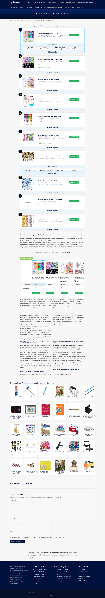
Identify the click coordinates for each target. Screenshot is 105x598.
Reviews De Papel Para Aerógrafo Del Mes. (45, 472)
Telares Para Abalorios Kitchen (31, 452)
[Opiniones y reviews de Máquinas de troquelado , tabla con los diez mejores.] (88, 428)
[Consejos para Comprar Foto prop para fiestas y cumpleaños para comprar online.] (16, 446)
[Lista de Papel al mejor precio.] (30, 428)
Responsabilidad (82, 574)
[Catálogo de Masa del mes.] (74, 391)
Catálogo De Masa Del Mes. (74, 396)
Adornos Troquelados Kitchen (16, 435)
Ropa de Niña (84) (39, 574)
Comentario (13, 500)
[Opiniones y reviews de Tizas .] (74, 428)
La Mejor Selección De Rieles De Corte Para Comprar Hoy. (88, 398)
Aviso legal (81, 578)
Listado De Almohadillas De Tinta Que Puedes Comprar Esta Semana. (89, 416)
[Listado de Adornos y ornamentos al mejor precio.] (59, 465)
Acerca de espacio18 (83, 571)
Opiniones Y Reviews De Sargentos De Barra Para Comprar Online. (30, 398)
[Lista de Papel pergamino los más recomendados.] (74, 409)
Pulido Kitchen (89, 471)
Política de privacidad (84, 576)
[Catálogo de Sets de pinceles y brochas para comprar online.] (59, 428)
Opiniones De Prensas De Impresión (88, 452)
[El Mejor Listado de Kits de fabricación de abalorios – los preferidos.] (45, 446)
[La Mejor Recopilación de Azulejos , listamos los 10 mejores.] (59, 409)
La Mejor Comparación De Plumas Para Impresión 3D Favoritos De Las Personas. (45, 398)
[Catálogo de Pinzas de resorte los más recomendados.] (16, 465)
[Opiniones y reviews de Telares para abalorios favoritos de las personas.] (30, 446)
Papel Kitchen (31, 434)
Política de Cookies (83, 581)
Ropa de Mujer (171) (39, 578)
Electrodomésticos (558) (63, 578)
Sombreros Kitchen (74, 471)
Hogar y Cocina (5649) (62, 569)
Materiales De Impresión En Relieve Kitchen (31, 472)
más (33, 328)
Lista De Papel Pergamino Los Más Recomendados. (74, 416)
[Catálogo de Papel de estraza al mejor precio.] (45, 428)
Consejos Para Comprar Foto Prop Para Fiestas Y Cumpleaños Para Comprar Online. (16, 453)
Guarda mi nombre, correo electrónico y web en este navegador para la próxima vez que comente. (38, 537)
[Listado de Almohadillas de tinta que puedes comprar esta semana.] (88, 409)
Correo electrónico (15, 525)
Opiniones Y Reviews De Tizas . (74, 435)
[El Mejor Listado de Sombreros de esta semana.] (74, 465)
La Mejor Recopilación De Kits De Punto (30, 416)
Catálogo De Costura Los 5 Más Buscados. (45, 416)
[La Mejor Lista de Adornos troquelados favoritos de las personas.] (16, 428)
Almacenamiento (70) (62, 572)
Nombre (12, 518)
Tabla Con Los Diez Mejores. (89, 435)
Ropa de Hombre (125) (40, 581)
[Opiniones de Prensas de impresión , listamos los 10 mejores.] (88, 446)
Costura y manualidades (41, 326)
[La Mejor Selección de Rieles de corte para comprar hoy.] (88, 391)
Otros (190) (37, 583)
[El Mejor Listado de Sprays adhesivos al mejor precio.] (16, 391)
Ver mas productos (26, 258)
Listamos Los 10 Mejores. (59, 415)
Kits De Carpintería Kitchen (74, 451)
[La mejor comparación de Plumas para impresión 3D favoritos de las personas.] (45, 391)
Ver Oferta (36, 293)
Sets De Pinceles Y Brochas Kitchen (60, 435)
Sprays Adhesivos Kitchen (16, 396)
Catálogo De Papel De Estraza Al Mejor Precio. (45, 435)
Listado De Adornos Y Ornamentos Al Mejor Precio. (59, 472)
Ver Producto (74, 35)
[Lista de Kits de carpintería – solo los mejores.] (74, 446)
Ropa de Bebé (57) (39, 572)
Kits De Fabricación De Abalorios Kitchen (45, 452)
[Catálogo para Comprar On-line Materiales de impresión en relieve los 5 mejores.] (30, 465)
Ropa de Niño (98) (39, 576)
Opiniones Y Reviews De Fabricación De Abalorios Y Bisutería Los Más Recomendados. (16, 417)
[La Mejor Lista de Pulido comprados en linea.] (88, 465)
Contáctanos (81, 569)
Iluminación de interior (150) (64, 581)
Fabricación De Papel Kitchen (59, 397)
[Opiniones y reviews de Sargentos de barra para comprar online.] (30, 391)
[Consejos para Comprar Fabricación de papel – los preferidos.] (59, 391)
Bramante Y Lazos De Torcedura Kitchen (59, 452)
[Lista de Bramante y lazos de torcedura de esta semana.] (59, 446)
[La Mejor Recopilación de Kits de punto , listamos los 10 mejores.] (30, 409)
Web (11, 531)
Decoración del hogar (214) (63, 576)
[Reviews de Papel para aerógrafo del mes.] (45, 465)
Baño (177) (59, 574)
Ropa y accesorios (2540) (40, 569)
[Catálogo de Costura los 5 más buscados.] (45, 409)
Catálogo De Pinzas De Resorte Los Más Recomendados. (16, 472)
